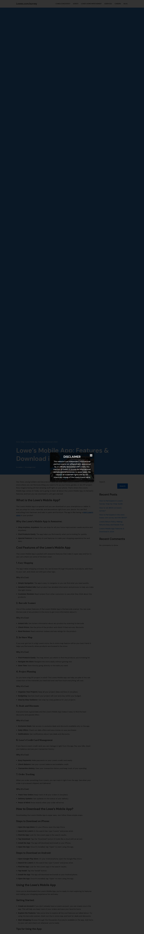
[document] (72, 467)
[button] (91, 455)
